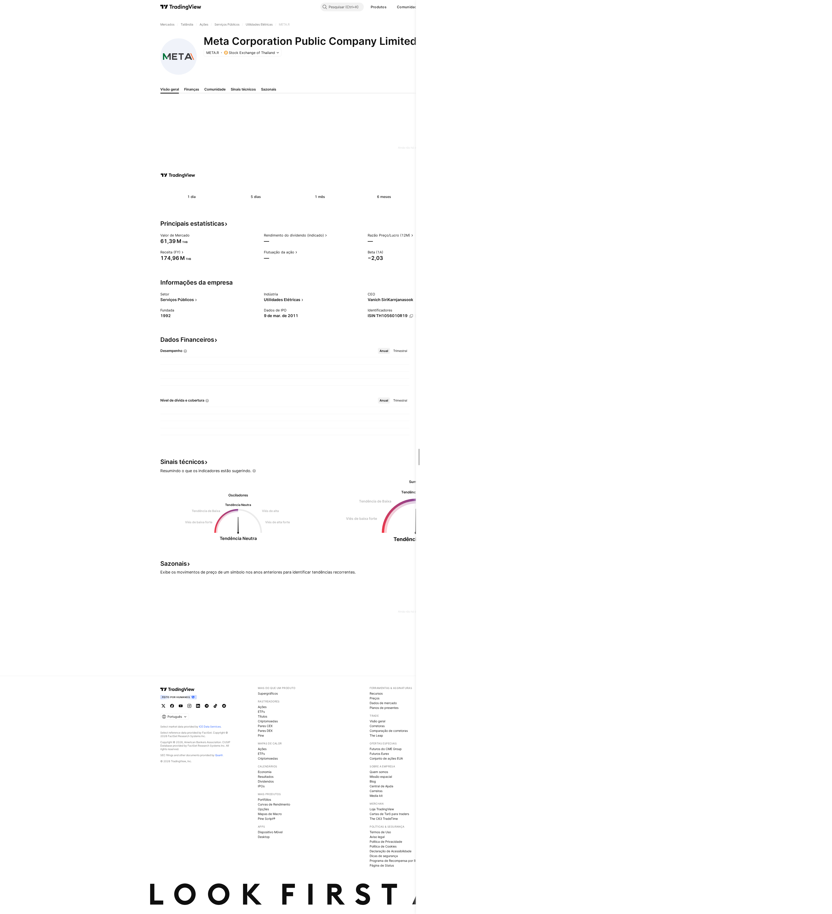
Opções (263, 809)
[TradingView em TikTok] (215, 706)
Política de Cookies (383, 846)
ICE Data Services (210, 726)
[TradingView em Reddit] (224, 706)
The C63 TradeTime (384, 818)
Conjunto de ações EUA (386, 758)
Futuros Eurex (379, 753)
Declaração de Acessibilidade (390, 851)
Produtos (379, 7)
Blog (373, 781)
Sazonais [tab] (268, 89)
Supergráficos (268, 693)
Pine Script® (266, 818)
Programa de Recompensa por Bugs (395, 860)
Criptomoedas (268, 721)
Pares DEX (265, 730)
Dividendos (266, 781)
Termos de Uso (380, 832)
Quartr (219, 755)
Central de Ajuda (381, 786)
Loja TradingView (382, 809)
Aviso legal (377, 837)
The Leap (376, 735)
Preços (374, 698)
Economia (264, 772)
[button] (390, 7)
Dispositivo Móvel (270, 832)
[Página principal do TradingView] (180, 7)
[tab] (384, 351)
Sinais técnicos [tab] (243, 89)
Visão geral (377, 721)
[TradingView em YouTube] (181, 706)
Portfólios (264, 799)
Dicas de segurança (384, 856)
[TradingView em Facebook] (172, 706)
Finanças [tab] (191, 89)
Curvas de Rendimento (274, 804)
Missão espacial (381, 776)
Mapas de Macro (270, 814)
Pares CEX (265, 726)
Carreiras (376, 791)
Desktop (264, 837)
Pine (261, 735)
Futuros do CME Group (386, 749)
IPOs (261, 786)
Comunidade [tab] (215, 89)
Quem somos (379, 772)
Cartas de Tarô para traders (389, 814)
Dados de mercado (383, 703)
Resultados (265, 776)
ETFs (261, 711)
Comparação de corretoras (389, 730)
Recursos (376, 693)
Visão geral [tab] (169, 89)
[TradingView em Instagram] (189, 706)
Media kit (376, 795)
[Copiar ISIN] (411, 316)
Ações (262, 707)
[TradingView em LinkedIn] (198, 706)
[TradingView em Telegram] (207, 706)
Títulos (262, 716)
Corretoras (377, 726)
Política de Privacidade (386, 841)
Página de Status (382, 865)
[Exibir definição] (192, 235)
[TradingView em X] (163, 706)
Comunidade (408, 7)
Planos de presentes (384, 708)
